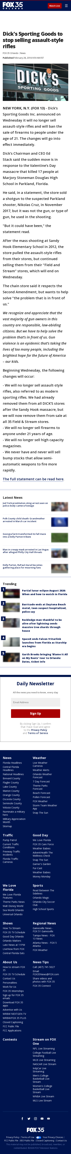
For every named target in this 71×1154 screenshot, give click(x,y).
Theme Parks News (14, 901)
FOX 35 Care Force (43, 844)
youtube (42, 1118)
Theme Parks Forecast (40, 787)
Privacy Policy (39, 730)
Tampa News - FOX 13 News (44, 937)
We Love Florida (42, 840)
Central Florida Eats (13, 953)
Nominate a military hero (14, 813)
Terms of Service (38, 733)
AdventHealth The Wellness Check (43, 854)
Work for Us (9, 986)
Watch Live (54, 6)
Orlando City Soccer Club (44, 903)
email (48, 1118)
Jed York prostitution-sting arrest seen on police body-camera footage (25, 504)
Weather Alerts (41, 770)
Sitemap (7, 826)
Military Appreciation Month (14, 820)
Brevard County (11, 778)
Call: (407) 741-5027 (44, 967)
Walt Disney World (13, 906)
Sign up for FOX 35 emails (13, 996)
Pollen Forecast (41, 797)
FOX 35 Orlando (10, 53)
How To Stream (12, 928)
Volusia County (11, 807)
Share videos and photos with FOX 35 (44, 980)
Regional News (44, 923)
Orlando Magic (41, 897)
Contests (10, 1039)
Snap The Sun (40, 812)
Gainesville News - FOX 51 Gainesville (43, 929)
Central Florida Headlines (11, 768)
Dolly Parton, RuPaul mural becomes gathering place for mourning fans (22, 566)
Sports (38, 885)
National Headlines (13, 774)
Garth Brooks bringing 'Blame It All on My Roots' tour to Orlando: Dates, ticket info (45, 658)
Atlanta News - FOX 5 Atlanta (45, 944)
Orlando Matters (12, 940)
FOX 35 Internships (13, 991)
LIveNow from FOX (13, 949)
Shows (8, 923)
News (23, 53)
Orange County (11, 795)
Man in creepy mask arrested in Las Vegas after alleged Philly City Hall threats (26, 551)
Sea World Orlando (13, 910)
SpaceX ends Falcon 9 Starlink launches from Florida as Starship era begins (44, 642)
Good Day (40, 835)
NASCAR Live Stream (44, 1064)
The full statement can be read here (33, 479)
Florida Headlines (12, 762)
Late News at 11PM (14, 944)
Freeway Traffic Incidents (11, 853)
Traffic (8, 835)
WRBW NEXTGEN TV (14, 1013)
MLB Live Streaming (44, 1060)
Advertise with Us (12, 1009)
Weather (39, 758)
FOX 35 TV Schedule (14, 932)
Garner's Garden (42, 864)
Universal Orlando (13, 914)
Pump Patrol (10, 840)
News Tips (41, 962)
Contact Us (9, 978)
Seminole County (12, 803)
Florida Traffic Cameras (10, 860)
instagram (35, 1118)
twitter (29, 1118)
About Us (10, 962)
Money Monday (41, 876)
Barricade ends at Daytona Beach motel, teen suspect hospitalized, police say (44, 608)
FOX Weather (40, 801)
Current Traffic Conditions (11, 846)
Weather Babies (41, 848)
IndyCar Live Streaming (39, 1070)
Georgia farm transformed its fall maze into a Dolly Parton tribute (24, 535)
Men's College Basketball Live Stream (41, 1078)
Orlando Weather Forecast (42, 776)
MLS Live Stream (42, 1100)
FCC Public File (11, 1026)
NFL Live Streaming (44, 1048)
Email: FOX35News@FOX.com (46, 972)
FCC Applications (12, 1030)
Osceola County (12, 799)
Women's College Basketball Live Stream (42, 1089)
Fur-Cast (37, 868)
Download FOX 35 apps (13, 1004)
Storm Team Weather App (45, 807)
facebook (22, 1118)
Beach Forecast (41, 793)
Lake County (10, 786)
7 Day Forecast (41, 781)
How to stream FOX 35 (14, 968)
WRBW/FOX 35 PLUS (14, 1018)
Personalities (10, 982)
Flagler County (11, 782)
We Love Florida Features (12, 896)
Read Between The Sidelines (43, 892)
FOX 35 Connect (42, 985)
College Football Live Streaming (44, 1054)
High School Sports (43, 909)
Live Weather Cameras (40, 764)
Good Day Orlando (13, 936)
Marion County (11, 790)
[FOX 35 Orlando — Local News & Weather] (13, 5)
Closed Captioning (13, 1022)
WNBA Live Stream (43, 1096)
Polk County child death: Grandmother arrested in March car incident (24, 520)
